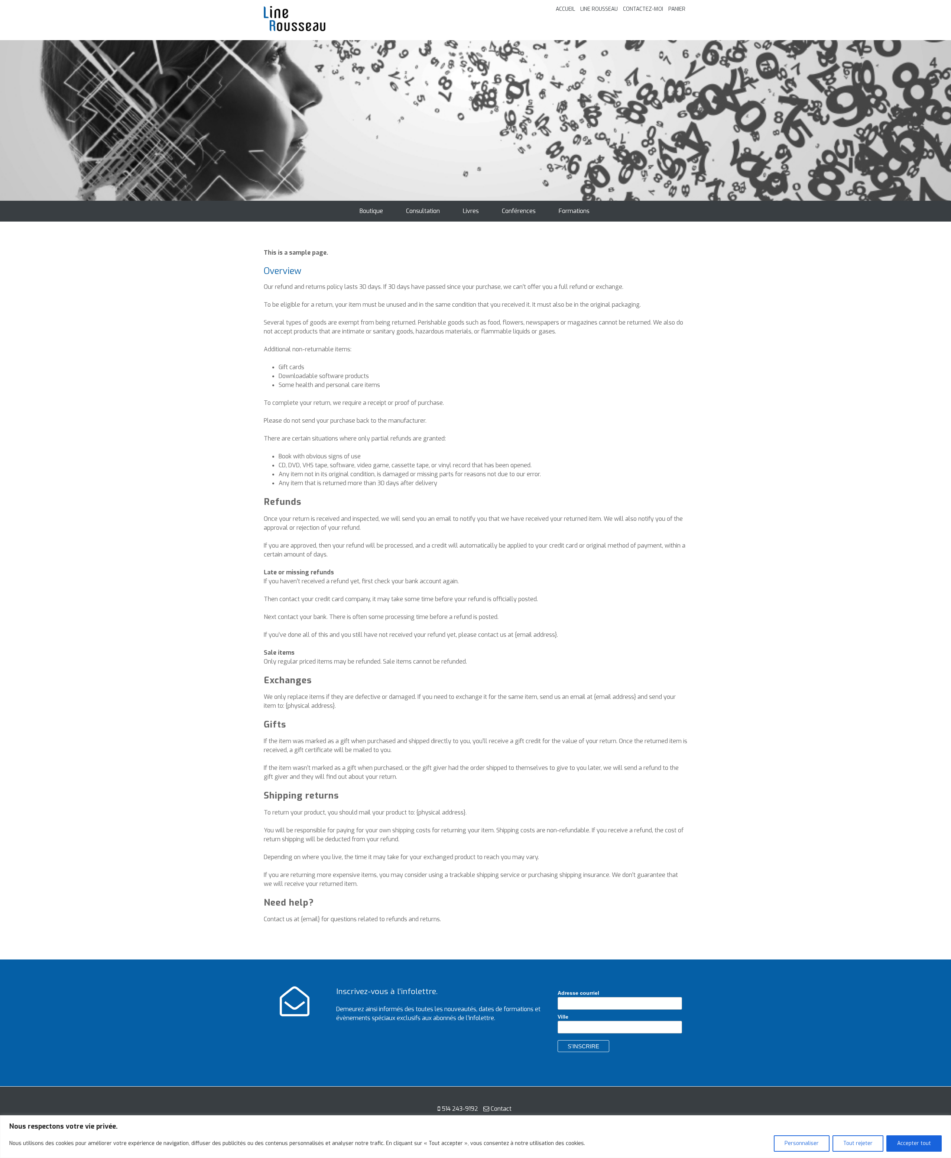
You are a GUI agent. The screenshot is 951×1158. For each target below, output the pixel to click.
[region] (475, 1136)
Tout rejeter (858, 1143)
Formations (574, 211)
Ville (563, 1017)
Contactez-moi (643, 9)
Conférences (519, 211)
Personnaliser (802, 1143)
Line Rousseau (599, 9)
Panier (676, 9)
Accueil (565, 9)
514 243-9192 (460, 1109)
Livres (471, 211)
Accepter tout (914, 1143)
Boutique (371, 211)
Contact (501, 1109)
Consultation (423, 211)
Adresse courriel (578, 993)
